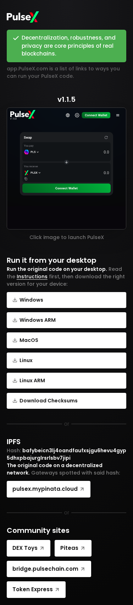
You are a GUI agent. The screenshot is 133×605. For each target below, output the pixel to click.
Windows (31, 299)
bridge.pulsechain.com (45, 568)
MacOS (29, 340)
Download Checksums (49, 400)
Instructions (32, 276)
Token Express (32, 589)
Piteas (69, 548)
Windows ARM (38, 320)
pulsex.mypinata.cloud (45, 489)
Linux (26, 360)
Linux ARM (32, 380)
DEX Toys (25, 548)
